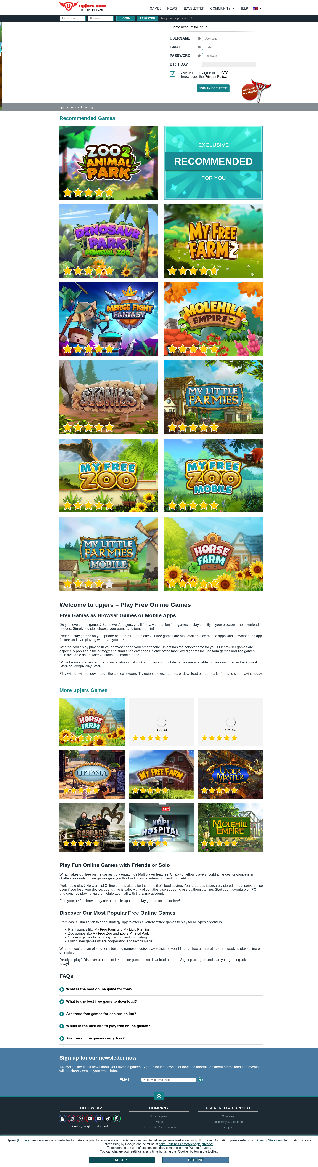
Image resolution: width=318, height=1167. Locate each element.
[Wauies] (161, 722)
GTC (225, 73)
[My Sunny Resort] (230, 722)
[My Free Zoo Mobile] (213, 476)
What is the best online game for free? (99, 989)
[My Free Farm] (161, 774)
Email (125, 1080)
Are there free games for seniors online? (101, 1014)
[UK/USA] (257, 8)
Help (244, 8)
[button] (159, 1096)
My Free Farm (105, 929)
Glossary (228, 1116)
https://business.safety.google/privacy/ (186, 1144)
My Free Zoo (102, 933)
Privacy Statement (269, 1140)
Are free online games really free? (95, 1038)
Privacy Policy (215, 76)
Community (220, 8)
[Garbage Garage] (92, 827)
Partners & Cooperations (158, 1127)
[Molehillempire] (230, 827)
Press (159, 1122)
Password (180, 56)
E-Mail (176, 47)
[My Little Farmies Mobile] (108, 554)
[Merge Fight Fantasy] (108, 319)
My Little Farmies (137, 929)
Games (156, 8)
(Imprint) (23, 1140)
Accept (121, 1160)
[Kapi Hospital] (161, 827)
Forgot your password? (176, 18)
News (172, 8)
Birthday (179, 64)
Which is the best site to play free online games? (108, 1026)
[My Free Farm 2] (213, 241)
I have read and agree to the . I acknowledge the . (204, 74)
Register (147, 18)
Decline (196, 1160)
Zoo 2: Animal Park (134, 933)
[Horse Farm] (213, 554)
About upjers (159, 1116)
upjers (82, 6)
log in (203, 27)
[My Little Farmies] (213, 397)
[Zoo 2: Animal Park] (1, 65)
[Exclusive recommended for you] (213, 163)
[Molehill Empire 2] (213, 319)
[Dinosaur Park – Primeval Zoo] (108, 241)
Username (180, 38)
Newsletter (194, 8)
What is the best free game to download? (101, 1001)
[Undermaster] (230, 774)
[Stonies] (108, 397)
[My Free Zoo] (108, 476)
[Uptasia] (92, 774)
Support (228, 1127)
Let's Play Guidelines (228, 1122)
